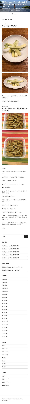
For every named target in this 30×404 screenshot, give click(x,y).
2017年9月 (4, 327)
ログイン (4, 376)
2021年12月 (5, 288)
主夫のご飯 (5, 348)
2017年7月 (4, 330)
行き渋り (4, 366)
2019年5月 (4, 300)
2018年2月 (4, 315)
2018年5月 (4, 309)
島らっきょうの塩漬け (9, 26)
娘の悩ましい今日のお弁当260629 (10, 245)
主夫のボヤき (5, 351)
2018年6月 (4, 306)
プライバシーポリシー (7, 398)
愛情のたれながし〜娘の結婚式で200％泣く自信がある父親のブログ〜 (14, 4)
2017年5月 (4, 336)
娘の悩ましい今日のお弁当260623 (10, 251)
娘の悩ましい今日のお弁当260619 (10, 258)
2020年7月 (4, 294)
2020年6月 (4, 297)
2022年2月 (4, 285)
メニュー (16, 14)
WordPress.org (5, 385)
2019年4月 (4, 303)
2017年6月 (4, 333)
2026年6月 (4, 279)
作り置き (4, 357)
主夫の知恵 (5, 354)
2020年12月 (5, 291)
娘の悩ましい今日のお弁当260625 (10, 248)
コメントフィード (6, 382)
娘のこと (4, 361)
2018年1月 (4, 318)
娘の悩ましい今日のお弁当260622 (10, 254)
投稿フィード (5, 379)
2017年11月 (5, 321)
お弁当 (3, 345)
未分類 (3, 363)
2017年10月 (5, 324)
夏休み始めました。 (7, 267)
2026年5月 (4, 282)
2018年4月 (4, 312)
